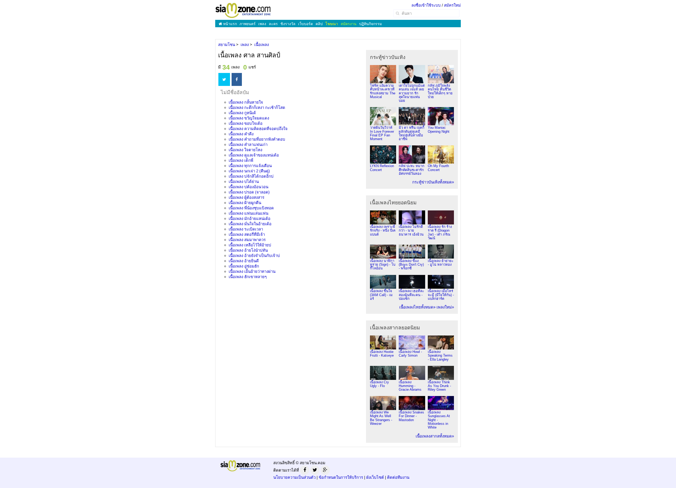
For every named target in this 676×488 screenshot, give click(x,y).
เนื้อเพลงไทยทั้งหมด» (417, 307)
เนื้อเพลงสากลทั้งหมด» (435, 436)
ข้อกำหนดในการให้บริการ (341, 477)
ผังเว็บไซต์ (375, 477)
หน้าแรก (229, 24)
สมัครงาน (348, 24)
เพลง (262, 24)
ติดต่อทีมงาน (398, 477)
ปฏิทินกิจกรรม (370, 24)
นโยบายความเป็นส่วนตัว (294, 477)
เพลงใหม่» (445, 307)
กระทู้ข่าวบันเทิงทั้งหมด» (433, 182)
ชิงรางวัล (287, 24)
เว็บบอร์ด (305, 24)
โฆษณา (331, 24)
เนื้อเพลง (246, 102)
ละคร (273, 24)
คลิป (319, 24)
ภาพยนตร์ (248, 24)
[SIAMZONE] (243, 10)
